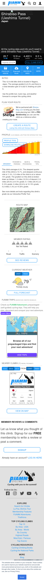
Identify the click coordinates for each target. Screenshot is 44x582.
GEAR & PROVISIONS (27, 163)
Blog (22, 557)
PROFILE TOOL (10, 140)
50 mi (17, 369)
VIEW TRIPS (22, 355)
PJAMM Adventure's (18, 304)
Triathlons (22, 517)
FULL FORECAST (22, 292)
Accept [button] (22, 577)
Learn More (5, 313)
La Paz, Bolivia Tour (22, 508)
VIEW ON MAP (22, 410)
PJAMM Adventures (22, 514)
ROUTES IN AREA (27, 72)
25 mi (11, 369)
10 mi (5, 369)
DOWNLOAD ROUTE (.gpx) (14, 144)
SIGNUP (22, 449)
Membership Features (22, 511)
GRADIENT (7, 164)
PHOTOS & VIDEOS (5, 72)
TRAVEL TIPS (37, 163)
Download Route (16, 72)
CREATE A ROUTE (22, 126)
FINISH (37, 369)
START (30, 369)
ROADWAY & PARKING (17, 163)
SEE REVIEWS (22, 260)
